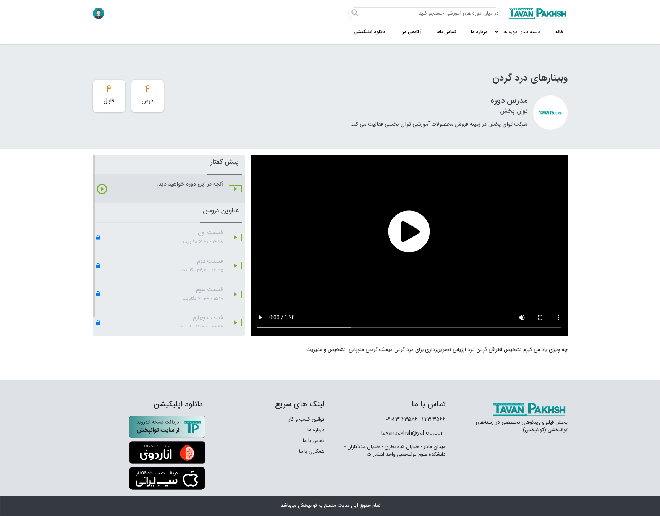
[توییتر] (401, 475)
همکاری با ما (311, 451)
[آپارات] (436, 475)
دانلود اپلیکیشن (369, 32)
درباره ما (479, 32)
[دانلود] (167, 427)
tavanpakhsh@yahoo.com (413, 433)
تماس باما (446, 32)
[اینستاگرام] (418, 475)
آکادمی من (410, 32)
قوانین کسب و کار (306, 419)
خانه (559, 32)
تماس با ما (313, 441)
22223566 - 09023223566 (416, 419)
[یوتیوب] (379, 475)
